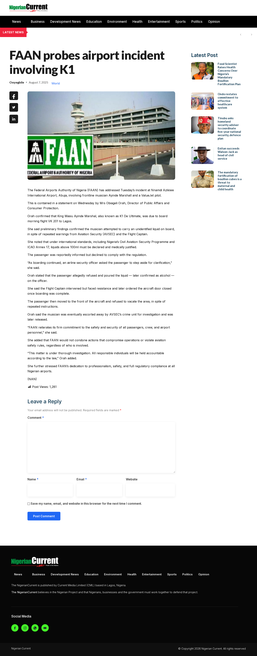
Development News (65, 22)
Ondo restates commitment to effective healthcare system (71, 32)
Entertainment (159, 22)
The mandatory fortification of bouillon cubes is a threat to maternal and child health (230, 181)
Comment (35, 417)
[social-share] (13, 95)
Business (38, 22)
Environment (117, 22)
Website (132, 479)
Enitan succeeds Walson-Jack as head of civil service (228, 153)
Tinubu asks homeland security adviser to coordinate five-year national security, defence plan (229, 128)
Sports (180, 22)
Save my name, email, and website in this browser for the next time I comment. (86, 503)
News (16, 22)
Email (82, 479)
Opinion (214, 22)
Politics (196, 22)
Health (137, 22)
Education (94, 22)
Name (32, 479)
